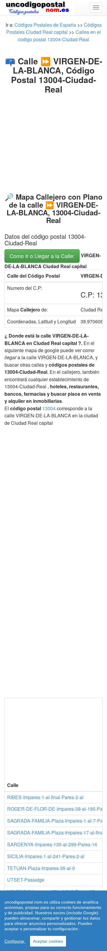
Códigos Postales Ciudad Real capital (54, 28)
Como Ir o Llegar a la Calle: (42, 256)
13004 (49, 408)
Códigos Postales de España (45, 24)
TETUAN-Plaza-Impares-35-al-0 (41, 868)
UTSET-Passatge (25, 879)
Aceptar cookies (48, 941)
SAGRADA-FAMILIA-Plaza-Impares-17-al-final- (56, 832)
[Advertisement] (53, 138)
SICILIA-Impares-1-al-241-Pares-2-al (45, 856)
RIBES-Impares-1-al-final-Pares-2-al (45, 797)
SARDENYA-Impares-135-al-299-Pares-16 (52, 844)
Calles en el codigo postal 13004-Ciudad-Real (59, 35)
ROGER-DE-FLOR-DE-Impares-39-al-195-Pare (57, 808)
